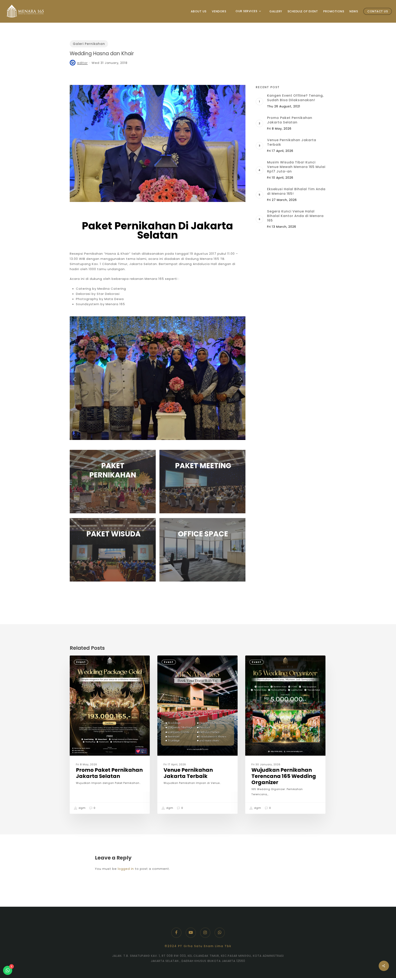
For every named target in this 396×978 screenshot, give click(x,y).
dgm (82, 808)
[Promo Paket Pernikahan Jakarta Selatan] (110, 735)
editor (82, 63)
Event (81, 662)
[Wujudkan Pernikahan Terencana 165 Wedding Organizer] (285, 735)
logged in (126, 869)
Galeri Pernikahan (89, 44)
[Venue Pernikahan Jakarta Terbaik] (197, 735)
